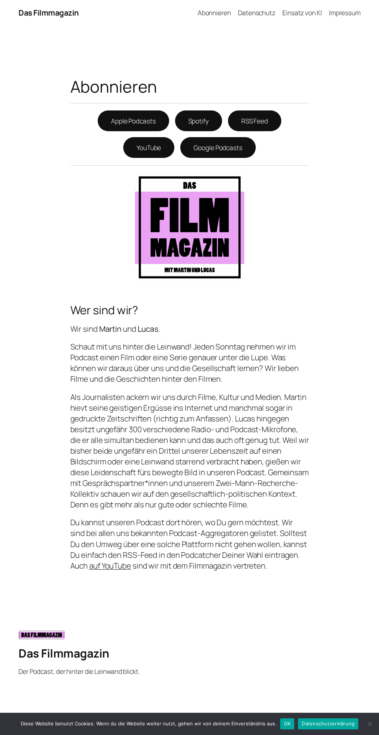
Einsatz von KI (302, 12)
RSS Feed (254, 120)
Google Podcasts (218, 147)
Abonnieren (214, 12)
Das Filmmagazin (49, 12)
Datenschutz (256, 12)
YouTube (149, 147)
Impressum (344, 12)
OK (287, 723)
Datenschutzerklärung (328, 723)
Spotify (198, 120)
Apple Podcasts (133, 120)
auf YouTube (110, 565)
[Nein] (369, 724)
